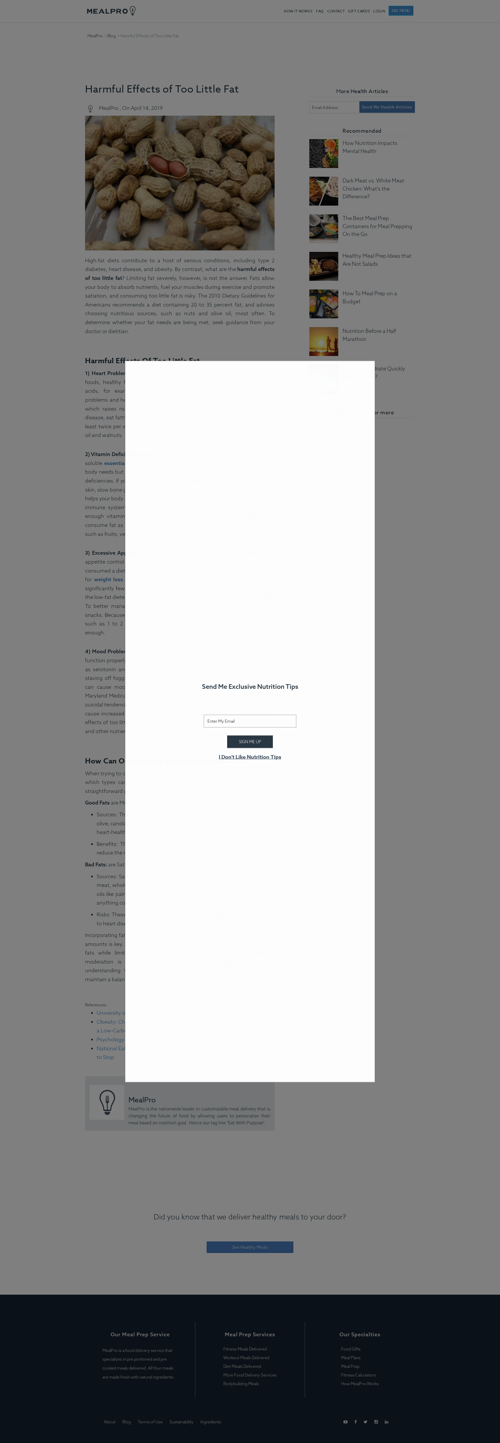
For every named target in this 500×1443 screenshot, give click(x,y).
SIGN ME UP (250, 741)
